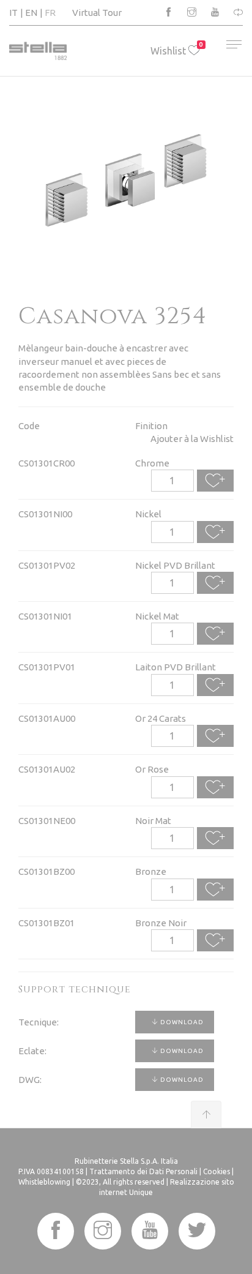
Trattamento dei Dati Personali (143, 1171)
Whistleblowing (44, 1182)
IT (13, 12)
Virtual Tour (97, 12)
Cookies (216, 1171)
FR (50, 12)
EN (31, 12)
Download (181, 1022)
